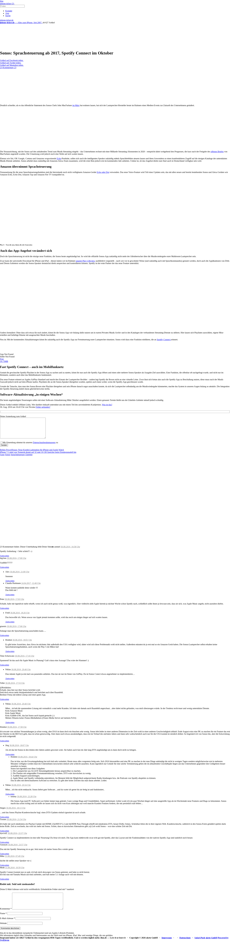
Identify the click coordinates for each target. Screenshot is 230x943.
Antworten (4, 556)
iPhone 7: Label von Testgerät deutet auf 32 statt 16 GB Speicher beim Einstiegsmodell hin (38, 452)
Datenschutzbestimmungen (44, 442)
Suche (8, 16)
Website (3, 923)
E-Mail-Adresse (7, 918)
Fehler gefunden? (43, 407)
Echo (59, 158)
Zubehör (28, 454)
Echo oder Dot (103, 172)
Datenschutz (185, 938)
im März (75, 105)
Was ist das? (107, 405)
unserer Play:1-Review (85, 261)
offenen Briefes (217, 151)
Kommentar (6, 909)
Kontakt (8, 11)
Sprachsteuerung (18, 454)
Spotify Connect (164, 339)
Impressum (167, 938)
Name (3, 913)
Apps (2, 454)
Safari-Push (199, 938)
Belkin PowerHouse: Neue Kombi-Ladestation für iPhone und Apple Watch (32, 450)
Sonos (7, 454)
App (7, 13)
